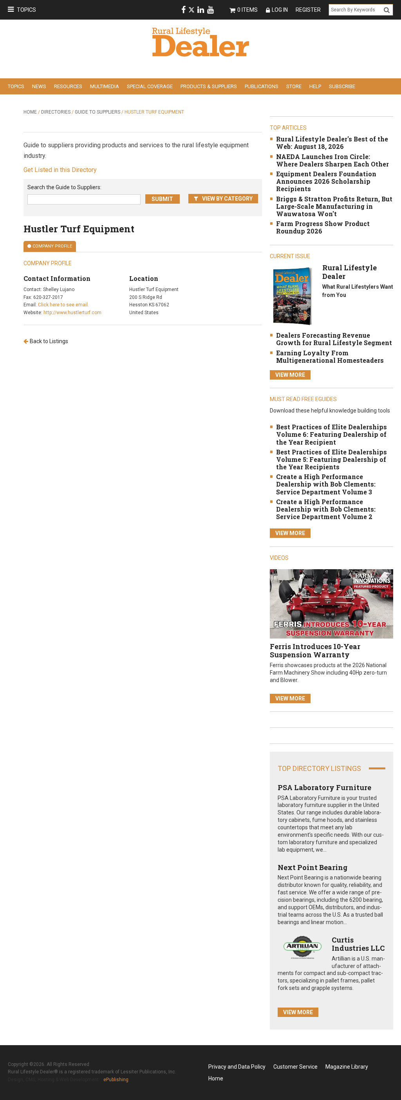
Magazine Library (346, 1067)
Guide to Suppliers (97, 112)
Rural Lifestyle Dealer (349, 272)
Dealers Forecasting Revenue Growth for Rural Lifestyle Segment (334, 339)
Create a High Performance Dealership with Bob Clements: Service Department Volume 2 (326, 509)
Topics (26, 10)
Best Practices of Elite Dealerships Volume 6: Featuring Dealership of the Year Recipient (331, 434)
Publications (261, 86)
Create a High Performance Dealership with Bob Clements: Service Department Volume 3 (326, 484)
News (39, 86)
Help (315, 86)
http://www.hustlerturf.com (72, 312)
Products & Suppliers (209, 86)
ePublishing (115, 1079)
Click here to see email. (63, 305)
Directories (55, 112)
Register (308, 10)
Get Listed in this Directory (60, 170)
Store (294, 86)
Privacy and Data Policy (237, 1067)
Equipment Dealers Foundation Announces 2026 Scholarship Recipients (326, 181)
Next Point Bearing (312, 867)
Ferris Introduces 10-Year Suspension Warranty (315, 651)
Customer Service (295, 1067)
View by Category (227, 198)
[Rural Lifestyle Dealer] (292, 296)
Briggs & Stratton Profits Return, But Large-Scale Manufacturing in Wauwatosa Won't (334, 206)
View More (290, 375)
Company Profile (52, 246)
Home (30, 112)
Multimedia (104, 86)
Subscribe (342, 86)
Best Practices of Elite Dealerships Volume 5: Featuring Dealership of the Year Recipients (331, 459)
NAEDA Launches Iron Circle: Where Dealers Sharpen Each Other (332, 160)
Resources (68, 86)
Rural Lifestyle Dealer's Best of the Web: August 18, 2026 (332, 142)
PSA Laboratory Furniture (324, 787)
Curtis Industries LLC (358, 944)
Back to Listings (49, 341)
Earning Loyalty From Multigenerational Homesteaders (330, 356)
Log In (280, 10)
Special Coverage (150, 86)
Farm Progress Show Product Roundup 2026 (323, 227)
